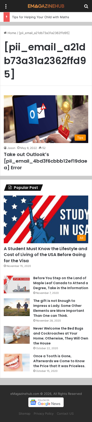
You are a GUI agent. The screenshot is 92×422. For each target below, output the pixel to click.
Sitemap (24, 413)
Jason (11, 148)
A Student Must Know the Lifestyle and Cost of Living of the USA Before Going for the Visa (45, 254)
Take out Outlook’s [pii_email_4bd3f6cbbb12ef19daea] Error (45, 161)
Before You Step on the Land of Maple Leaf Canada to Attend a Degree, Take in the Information (60, 283)
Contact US (65, 413)
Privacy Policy (44, 413)
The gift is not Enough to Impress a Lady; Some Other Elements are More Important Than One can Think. (58, 308)
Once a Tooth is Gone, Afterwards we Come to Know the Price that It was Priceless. (59, 361)
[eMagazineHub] (46, 6)
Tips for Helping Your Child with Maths (40, 17)
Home (11, 33)
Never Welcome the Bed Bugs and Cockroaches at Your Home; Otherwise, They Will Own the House (60, 336)
